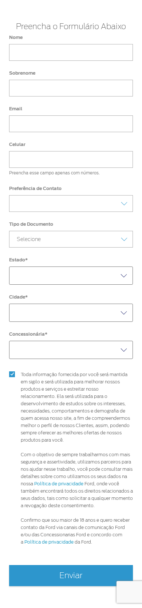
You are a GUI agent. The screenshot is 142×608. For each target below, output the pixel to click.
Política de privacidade (58, 483)
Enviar (71, 576)
